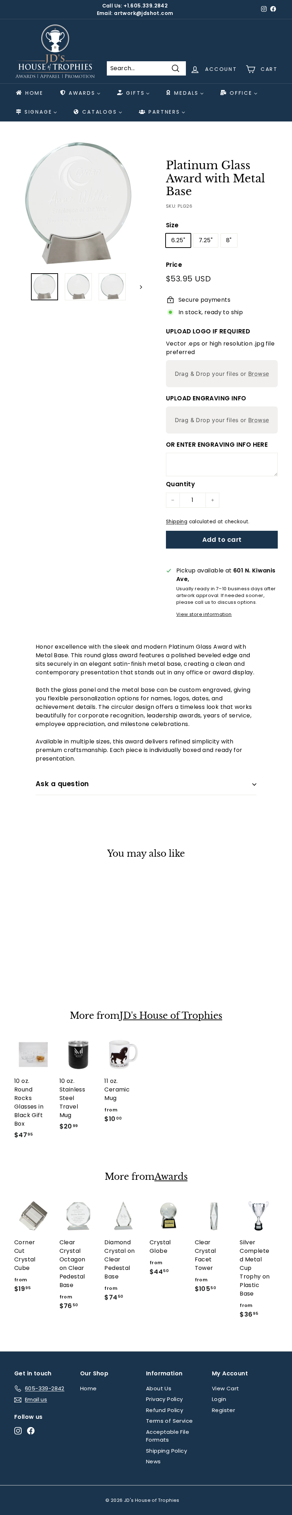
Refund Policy (164, 1410)
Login (219, 1399)
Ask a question (62, 784)
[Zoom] (78, 203)
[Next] (137, 287)
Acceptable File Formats (167, 1436)
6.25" (178, 240)
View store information (204, 614)
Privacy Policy (164, 1399)
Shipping (176, 521)
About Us (158, 1388)
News (153, 1461)
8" (229, 240)
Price (174, 264)
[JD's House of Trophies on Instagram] (18, 1431)
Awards (171, 1177)
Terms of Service (169, 1421)
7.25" (206, 240)
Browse (258, 373)
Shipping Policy (166, 1450)
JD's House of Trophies (171, 1016)
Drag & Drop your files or (222, 373)
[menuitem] (29, 93)
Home (88, 1388)
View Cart (225, 1388)
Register (223, 1410)
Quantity (180, 484)
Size (172, 225)
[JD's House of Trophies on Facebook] (31, 1431)
